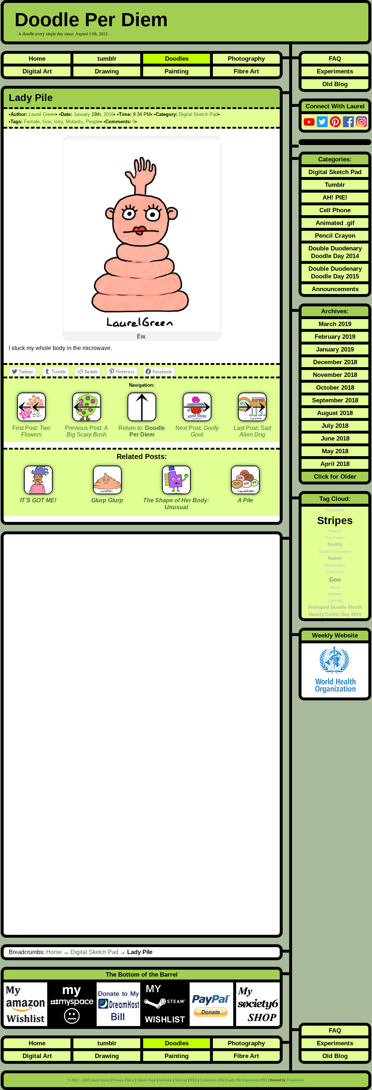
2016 (109, 114)
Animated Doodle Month (335, 607)
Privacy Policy (123, 1080)
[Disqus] (142, 637)
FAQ (335, 58)
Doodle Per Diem (91, 19)
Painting (177, 71)
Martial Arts (335, 565)
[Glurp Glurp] (107, 491)
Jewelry (335, 594)
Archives (165, 1080)
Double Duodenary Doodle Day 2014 (335, 252)
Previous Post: (86, 431)
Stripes (335, 520)
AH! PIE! (335, 197)
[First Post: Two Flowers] (31, 407)
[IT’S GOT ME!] (38, 491)
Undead (335, 600)
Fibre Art (246, 71)
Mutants (74, 121)
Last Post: (252, 431)
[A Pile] (245, 491)
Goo (47, 121)
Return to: (141, 431)
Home (37, 58)
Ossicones (335, 537)
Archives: (335, 311)
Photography (246, 58)
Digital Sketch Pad (198, 114)
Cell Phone (335, 210)
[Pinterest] (335, 121)
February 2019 (335, 336)
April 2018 (334, 463)
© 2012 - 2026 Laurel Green (89, 1080)
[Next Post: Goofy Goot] (197, 407)
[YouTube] (309, 121)
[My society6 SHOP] (258, 1004)
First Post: (31, 431)
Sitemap (181, 1080)
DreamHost (295, 1080)
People (93, 121)
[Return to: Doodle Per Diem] (141, 407)
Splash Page (146, 1080)
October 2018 (335, 387)
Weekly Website (335, 635)
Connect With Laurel (335, 106)
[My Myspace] (73, 1004)
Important (335, 510)
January (81, 114)
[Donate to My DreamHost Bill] (120, 1004)
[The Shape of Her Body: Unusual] (176, 491)
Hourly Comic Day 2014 (335, 614)
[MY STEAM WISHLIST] (166, 1004)
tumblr (107, 58)
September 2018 (335, 400)
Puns (335, 587)
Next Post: (197, 431)
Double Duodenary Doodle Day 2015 (335, 272)
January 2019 (335, 349)
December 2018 (335, 362)
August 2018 (335, 413)
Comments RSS (212, 1080)
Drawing (107, 71)
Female (32, 121)
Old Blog (335, 84)
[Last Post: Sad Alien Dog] (252, 407)
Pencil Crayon (335, 235)
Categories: (335, 159)
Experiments (335, 71)
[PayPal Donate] (213, 1004)
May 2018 (335, 451)
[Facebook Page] (348, 121)
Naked (335, 558)
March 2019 (335, 323)
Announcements (335, 289)
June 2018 (335, 438)
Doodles (177, 58)
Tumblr (335, 184)
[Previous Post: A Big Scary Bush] (86, 407)
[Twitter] (322, 121)
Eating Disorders (335, 551)
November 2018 (335, 374)
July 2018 (335, 425)
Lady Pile (31, 97)
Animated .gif (335, 222)
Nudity (335, 544)
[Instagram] (361, 121)
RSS (193, 1080)
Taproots (335, 572)
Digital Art (37, 71)
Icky (58, 121)
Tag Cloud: (335, 498)
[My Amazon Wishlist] (27, 1004)
